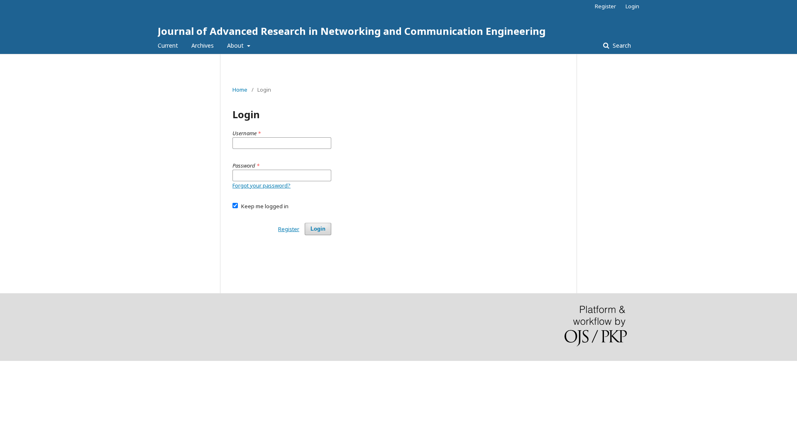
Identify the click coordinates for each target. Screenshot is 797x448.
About (236, 45)
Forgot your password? (261, 185)
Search (621, 45)
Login (632, 6)
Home (239, 89)
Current (168, 45)
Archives (202, 45)
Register (605, 6)
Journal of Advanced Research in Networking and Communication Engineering (351, 31)
